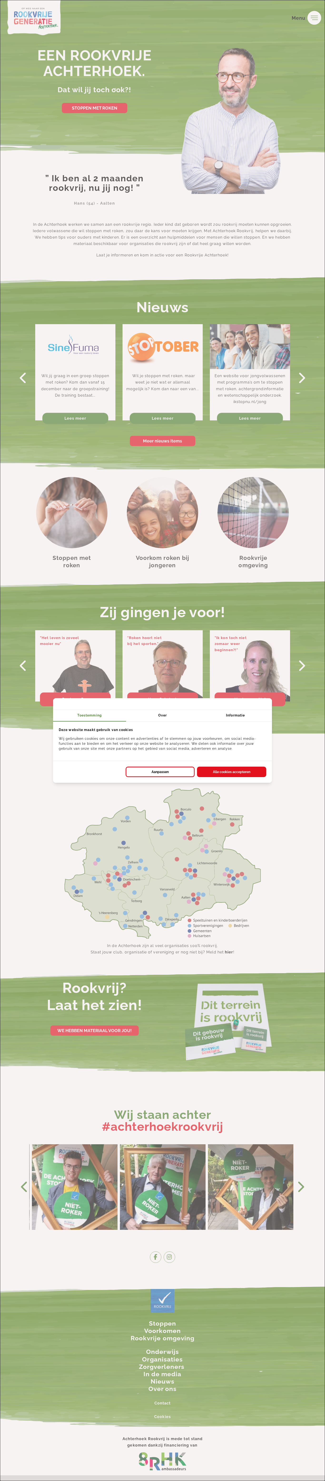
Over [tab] (162, 715)
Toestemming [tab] (89, 715)
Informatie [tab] (235, 715)
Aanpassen (160, 772)
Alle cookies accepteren (231, 772)
